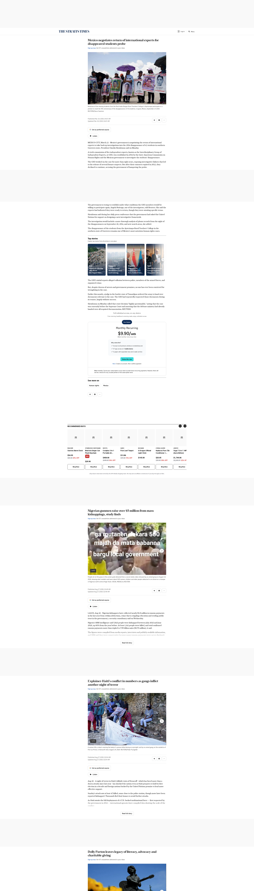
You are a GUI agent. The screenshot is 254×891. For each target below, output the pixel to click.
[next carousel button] (161, 551)
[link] (74, 31)
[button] (181, 31)
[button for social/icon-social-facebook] (159, 120)
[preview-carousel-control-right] (163, 259)
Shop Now (76, 467)
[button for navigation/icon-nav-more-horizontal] (164, 120)
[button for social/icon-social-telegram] (154, 120)
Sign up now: (92, 48)
